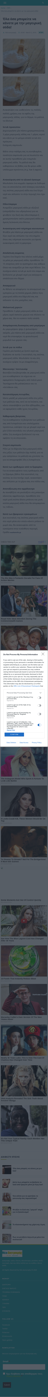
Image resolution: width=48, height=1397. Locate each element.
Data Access (24, 742)
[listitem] (24, 693)
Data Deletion (11, 742)
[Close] (44, 655)
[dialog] (24, 698)
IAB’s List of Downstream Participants (27, 686)
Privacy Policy (37, 742)
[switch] (39, 698)
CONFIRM (14, 734)
